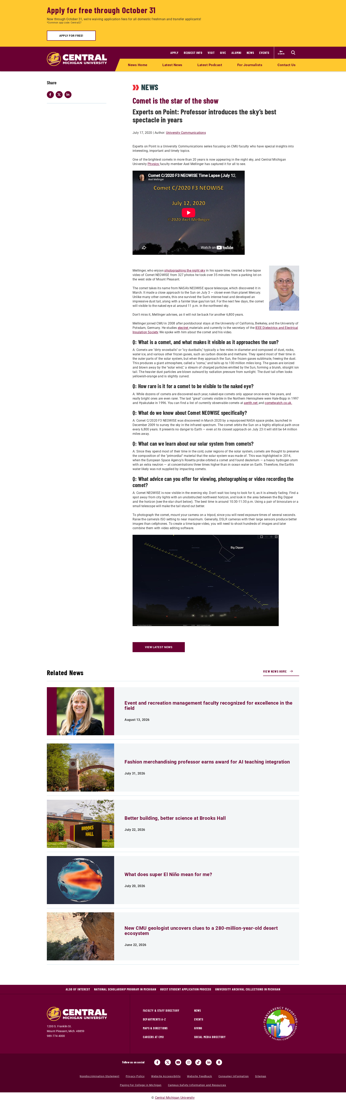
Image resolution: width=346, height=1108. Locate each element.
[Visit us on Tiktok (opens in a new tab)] (198, 1062)
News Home (137, 65)
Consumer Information (233, 1076)
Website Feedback (199, 1076)
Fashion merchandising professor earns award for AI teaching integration (207, 762)
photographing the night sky (184, 270)
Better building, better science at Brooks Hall (175, 818)
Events (264, 52)
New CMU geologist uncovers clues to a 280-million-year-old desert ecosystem (201, 930)
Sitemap (260, 1076)
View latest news (158, 647)
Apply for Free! (71, 35)
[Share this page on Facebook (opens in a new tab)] (51, 94)
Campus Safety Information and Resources (197, 1085)
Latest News (172, 65)
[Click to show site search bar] (293, 53)
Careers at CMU (153, 1037)
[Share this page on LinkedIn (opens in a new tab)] (68, 94)
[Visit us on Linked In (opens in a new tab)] (208, 1062)
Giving (198, 1028)
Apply (174, 52)
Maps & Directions (155, 1028)
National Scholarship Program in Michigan (125, 989)
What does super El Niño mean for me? (168, 874)
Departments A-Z (154, 1019)
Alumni (236, 52)
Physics (154, 164)
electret (183, 328)
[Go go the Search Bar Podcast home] (219, 1062)
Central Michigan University (175, 1098)
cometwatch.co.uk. (278, 403)
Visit (211, 52)
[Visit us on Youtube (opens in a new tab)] (178, 1062)
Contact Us (287, 65)
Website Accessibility (166, 1076)
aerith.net (251, 403)
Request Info (193, 52)
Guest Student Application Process (185, 989)
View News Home (275, 671)
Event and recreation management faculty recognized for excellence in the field (208, 705)
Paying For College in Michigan (141, 1085)
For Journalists (250, 65)
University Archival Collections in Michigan (247, 989)
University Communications (186, 133)
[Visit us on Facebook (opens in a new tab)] (157, 1062)
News (250, 52)
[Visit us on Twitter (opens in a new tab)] (167, 1062)
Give (223, 52)
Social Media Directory (210, 1037)
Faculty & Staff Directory (161, 1010)
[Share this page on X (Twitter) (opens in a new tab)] (60, 94)
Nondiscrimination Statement (99, 1076)
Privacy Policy (135, 1076)
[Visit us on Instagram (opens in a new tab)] (188, 1062)
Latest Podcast (209, 65)
